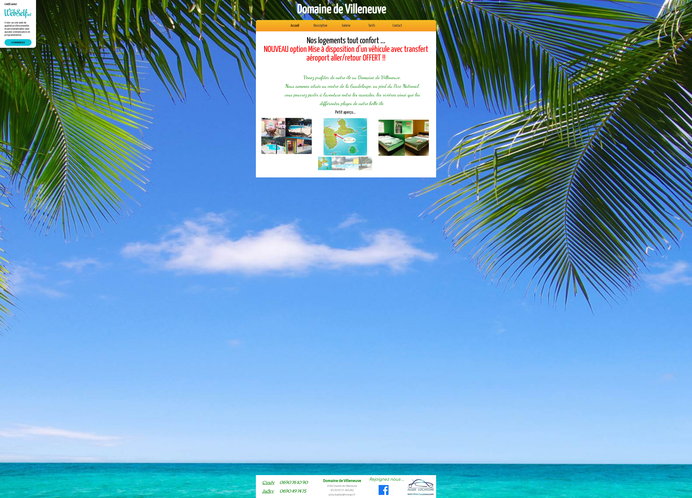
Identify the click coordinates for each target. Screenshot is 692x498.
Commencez (18, 42)
